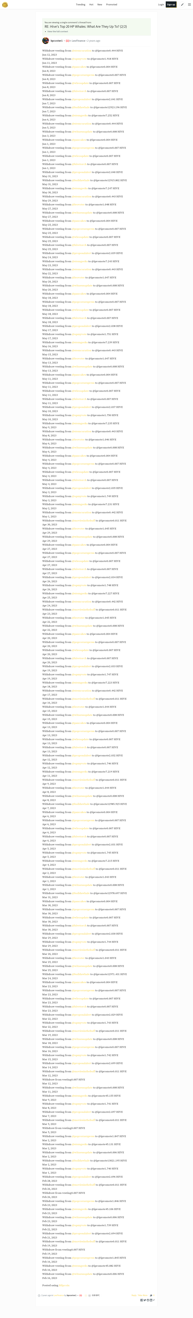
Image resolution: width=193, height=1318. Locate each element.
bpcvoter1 (57, 40)
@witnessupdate (82, 131)
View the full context (57, 31)
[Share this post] (154, 1300)
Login (161, 4)
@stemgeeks (80, 115)
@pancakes (79, 67)
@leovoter (78, 204)
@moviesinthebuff (83, 520)
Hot (91, 4)
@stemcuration (81, 50)
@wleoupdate (80, 83)
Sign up (171, 4)
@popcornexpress (83, 75)
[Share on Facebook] (141, 1300)
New (99, 4)
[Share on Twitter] (145, 1300)
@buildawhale (81, 107)
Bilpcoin (64, 1285)
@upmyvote (79, 58)
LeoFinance (78, 40)
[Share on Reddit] (148, 1300)
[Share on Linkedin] (151, 1300)
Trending (80, 4)
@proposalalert (81, 99)
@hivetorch (79, 91)
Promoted (111, 4)
